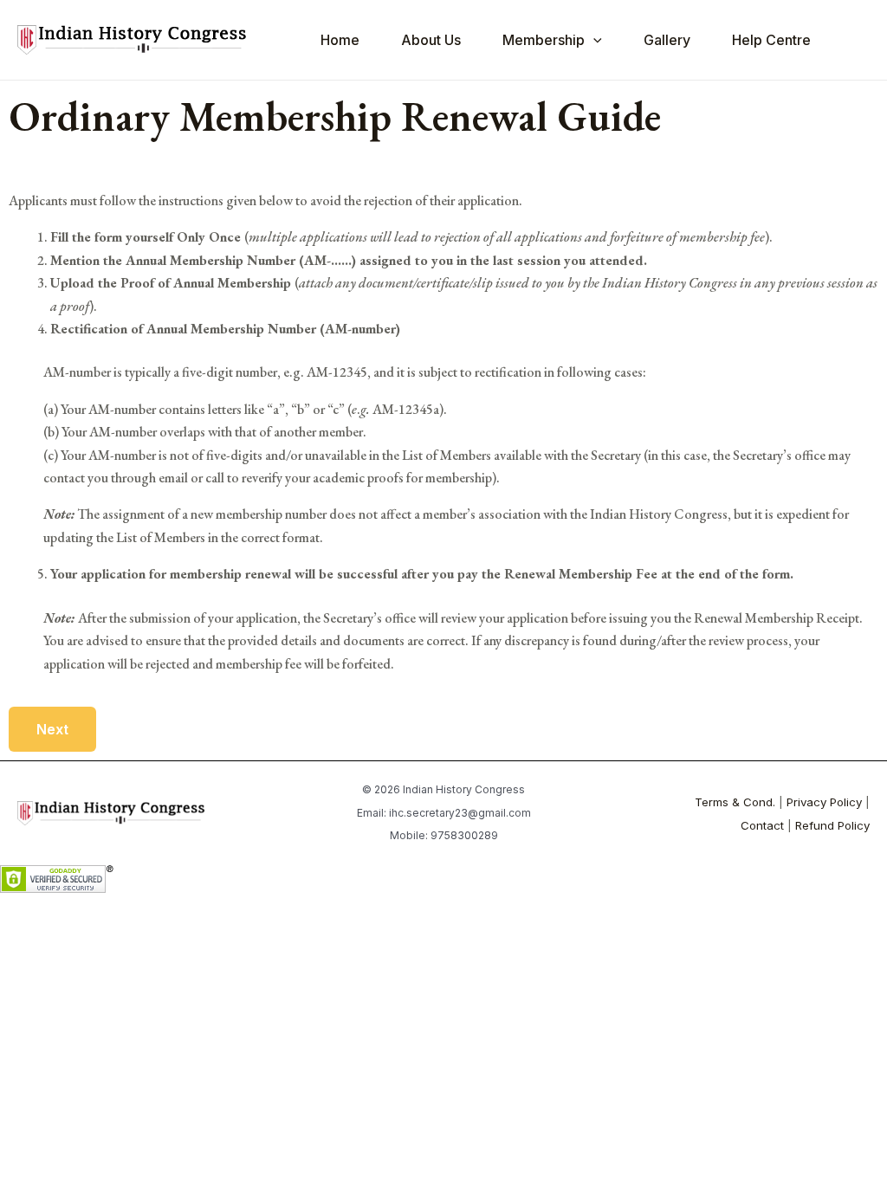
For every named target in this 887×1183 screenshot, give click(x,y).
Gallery (667, 39)
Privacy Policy (824, 802)
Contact (762, 825)
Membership (543, 39)
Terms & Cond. (735, 802)
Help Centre (771, 39)
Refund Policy (832, 825)
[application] (593, 40)
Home (339, 39)
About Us (431, 39)
